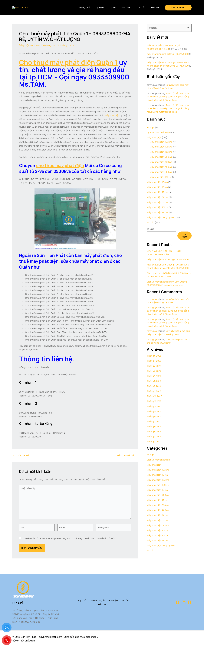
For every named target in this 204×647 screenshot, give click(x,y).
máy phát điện (112, 115)
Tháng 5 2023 (154, 355)
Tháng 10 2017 (154, 406)
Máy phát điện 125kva (161, 146)
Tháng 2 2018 (154, 391)
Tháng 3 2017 (154, 441)
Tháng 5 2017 (154, 431)
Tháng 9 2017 (154, 411)
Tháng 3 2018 (154, 386)
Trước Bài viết (21, 455)
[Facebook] (189, 602)
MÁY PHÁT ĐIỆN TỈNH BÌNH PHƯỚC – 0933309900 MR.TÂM (165, 47)
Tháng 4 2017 (154, 436)
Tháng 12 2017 (154, 396)
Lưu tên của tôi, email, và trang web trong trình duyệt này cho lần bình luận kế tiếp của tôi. (69, 538)
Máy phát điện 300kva (161, 161)
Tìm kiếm (151, 229)
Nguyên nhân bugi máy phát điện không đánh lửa (168, 86)
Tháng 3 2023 (154, 365)
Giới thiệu (126, 7)
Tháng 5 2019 (154, 381)
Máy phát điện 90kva (157, 212)
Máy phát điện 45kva (157, 202)
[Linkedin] (183, 602)
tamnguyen (153, 299)
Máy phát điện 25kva (157, 192)
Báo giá (151, 127)
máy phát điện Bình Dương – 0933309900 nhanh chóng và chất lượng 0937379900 (168, 64)
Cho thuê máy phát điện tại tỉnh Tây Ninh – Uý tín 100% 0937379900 (169, 275)
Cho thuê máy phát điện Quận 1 (68, 62)
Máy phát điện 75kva (160, 177)
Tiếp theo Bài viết (127, 455)
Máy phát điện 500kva (161, 171)
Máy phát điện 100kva (161, 141)
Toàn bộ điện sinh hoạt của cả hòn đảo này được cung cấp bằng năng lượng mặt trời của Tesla (168, 97)
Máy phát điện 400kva (161, 166)
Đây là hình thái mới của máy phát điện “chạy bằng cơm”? (168, 332)
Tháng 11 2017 (154, 401)
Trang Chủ (84, 7)
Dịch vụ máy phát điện (158, 132)
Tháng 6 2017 (154, 426)
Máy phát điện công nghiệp (161, 217)
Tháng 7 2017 (154, 421)
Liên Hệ (155, 7)
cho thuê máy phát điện (60, 165)
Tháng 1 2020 (154, 375)
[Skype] (177, 602)
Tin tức (150, 222)
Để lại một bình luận (29, 45)
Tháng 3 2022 (154, 371)
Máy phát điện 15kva (157, 187)
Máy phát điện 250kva (161, 156)
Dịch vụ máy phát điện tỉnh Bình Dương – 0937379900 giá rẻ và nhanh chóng (167, 283)
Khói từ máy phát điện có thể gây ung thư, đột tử (169, 341)
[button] (178, 7)
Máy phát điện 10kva (157, 182)
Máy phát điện (154, 137)
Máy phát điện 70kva (157, 207)
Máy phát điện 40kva (157, 197)
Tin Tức (141, 7)
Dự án (113, 7)
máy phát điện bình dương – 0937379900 (168, 53)
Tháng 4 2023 (154, 360)
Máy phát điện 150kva (161, 151)
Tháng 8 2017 (154, 416)
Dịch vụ (100, 7)
